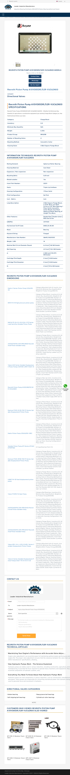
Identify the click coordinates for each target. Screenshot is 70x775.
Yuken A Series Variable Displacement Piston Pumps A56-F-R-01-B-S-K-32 (21, 560)
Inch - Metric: (11, 199)
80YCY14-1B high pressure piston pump (21, 303)
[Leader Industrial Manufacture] (8, 6)
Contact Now (35, 76)
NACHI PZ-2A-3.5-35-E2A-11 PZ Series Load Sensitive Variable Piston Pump (21, 323)
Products (11, 17)
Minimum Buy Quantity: (15, 127)
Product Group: (12, 134)
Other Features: (12, 217)
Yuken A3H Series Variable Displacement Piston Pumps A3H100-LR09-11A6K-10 (21, 366)
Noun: (9, 230)
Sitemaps (27, 771)
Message (10, 619)
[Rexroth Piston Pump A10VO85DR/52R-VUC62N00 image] (35, 41)
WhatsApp (35, 81)
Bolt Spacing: (11, 249)
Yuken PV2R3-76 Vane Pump (17, 494)
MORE (34, 702)
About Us (7, 771)
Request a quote (13, 1)
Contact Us (14, 771)
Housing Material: (13, 168)
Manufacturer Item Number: (16, 237)
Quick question (9, 615)
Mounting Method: (13, 142)
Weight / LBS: (11, 241)
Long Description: (13, 203)
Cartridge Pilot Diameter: (15, 262)
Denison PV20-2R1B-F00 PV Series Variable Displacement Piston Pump (21, 460)
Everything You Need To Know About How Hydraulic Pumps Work (35, 675)
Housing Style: (12, 146)
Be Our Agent (35, 85)
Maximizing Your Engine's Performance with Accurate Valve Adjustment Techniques (37, 653)
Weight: (9, 131)
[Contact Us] (65, 387)
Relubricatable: (12, 179)
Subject (10, 609)
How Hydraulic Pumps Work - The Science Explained (30, 664)
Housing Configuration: (14, 191)
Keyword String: (12, 234)
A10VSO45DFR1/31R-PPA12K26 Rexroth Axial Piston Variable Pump (21, 508)
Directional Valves (19, 17)
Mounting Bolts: (12, 176)
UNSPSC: (10, 222)
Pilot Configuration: (13, 195)
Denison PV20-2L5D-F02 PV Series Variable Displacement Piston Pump (21, 411)
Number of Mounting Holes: (16, 138)
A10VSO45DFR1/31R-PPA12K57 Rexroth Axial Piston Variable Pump (21, 531)
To (9, 605)
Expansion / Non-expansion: (16, 172)
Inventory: (10, 123)
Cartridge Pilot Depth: (14, 258)
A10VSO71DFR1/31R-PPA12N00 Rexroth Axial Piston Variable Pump (21, 344)
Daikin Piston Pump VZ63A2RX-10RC (20, 433)
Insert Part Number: (13, 183)
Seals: (9, 187)
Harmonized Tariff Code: (15, 226)
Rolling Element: (12, 164)
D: (7, 266)
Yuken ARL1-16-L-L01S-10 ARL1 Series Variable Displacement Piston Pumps (21, 545)
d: (7, 253)
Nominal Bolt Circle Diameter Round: (19, 245)
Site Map (21, 771)
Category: (10, 119)
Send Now (26, 636)
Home (6, 17)
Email (9, 601)
